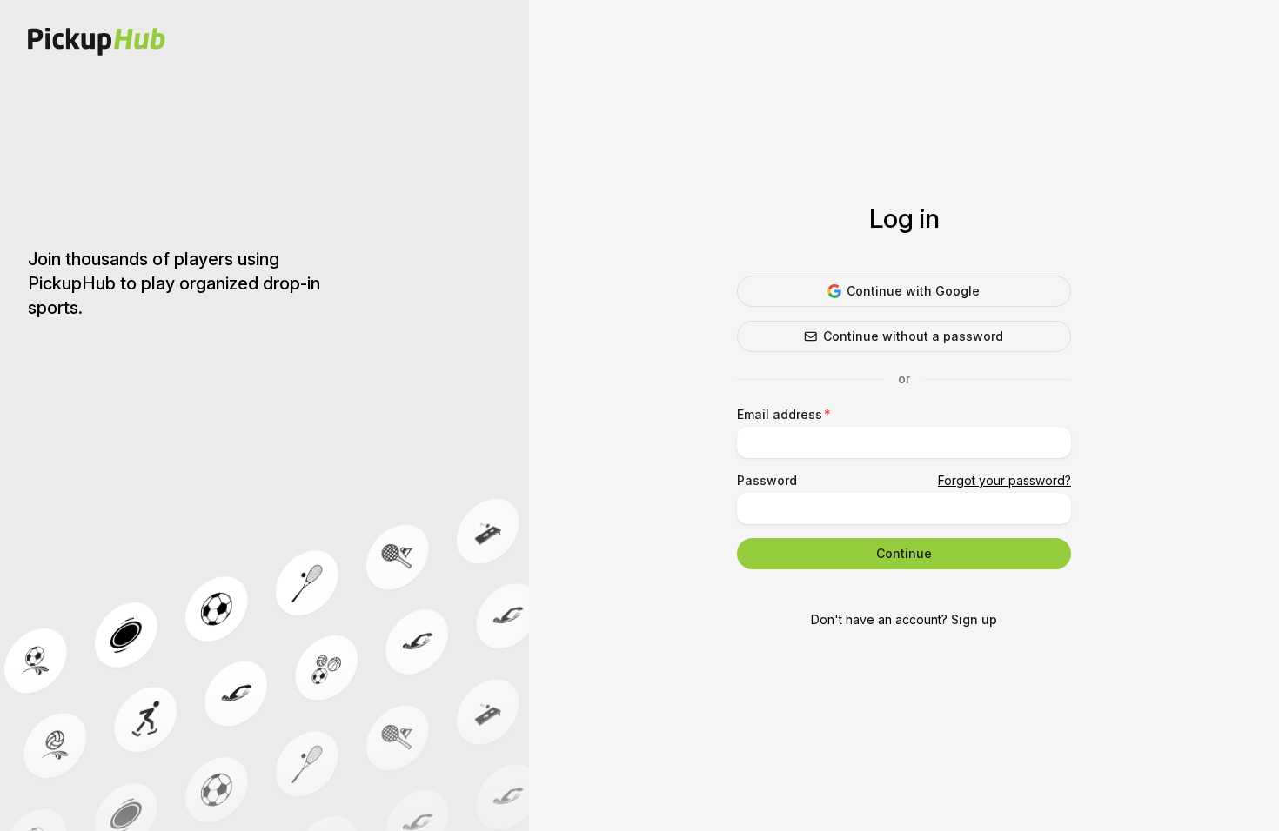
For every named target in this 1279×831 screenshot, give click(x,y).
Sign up (974, 619)
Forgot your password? (1004, 480)
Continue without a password (913, 336)
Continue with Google (913, 290)
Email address (779, 414)
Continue (904, 553)
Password (767, 480)
